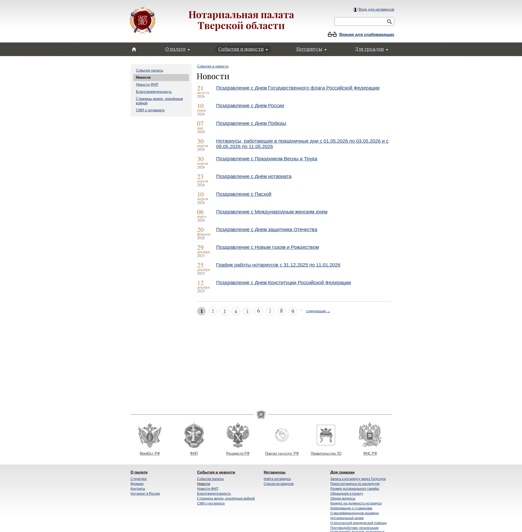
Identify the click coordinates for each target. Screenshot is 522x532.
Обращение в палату (346, 494)
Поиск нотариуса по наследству (355, 484)
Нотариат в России (145, 494)
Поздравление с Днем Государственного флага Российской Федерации (298, 88)
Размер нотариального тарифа (354, 489)
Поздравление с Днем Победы (251, 123)
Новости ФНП (147, 84)
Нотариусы (274, 472)
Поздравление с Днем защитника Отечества (266, 229)
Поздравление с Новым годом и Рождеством (267, 247)
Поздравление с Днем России (250, 105)
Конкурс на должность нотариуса (356, 503)
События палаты (149, 70)
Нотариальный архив (346, 518)
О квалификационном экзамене (354, 513)
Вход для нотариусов (376, 9)
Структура (138, 479)
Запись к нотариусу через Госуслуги (358, 479)
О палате (139, 472)
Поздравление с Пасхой (243, 194)
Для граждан (342, 472)
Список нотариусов (279, 484)
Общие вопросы (342, 498)
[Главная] (143, 21)
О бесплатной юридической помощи (358, 523)
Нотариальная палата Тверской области (241, 20)
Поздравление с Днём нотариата (253, 176)
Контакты (137, 489)
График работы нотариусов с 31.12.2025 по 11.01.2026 (278, 265)
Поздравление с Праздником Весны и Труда (266, 158)
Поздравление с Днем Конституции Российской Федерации (283, 282)
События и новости (212, 66)
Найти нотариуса (277, 479)
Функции (137, 484)
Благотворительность (154, 92)
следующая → (318, 311)
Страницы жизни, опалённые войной (226, 498)
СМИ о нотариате (150, 110)
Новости (143, 77)
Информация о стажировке (351, 508)
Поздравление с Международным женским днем (271, 212)
